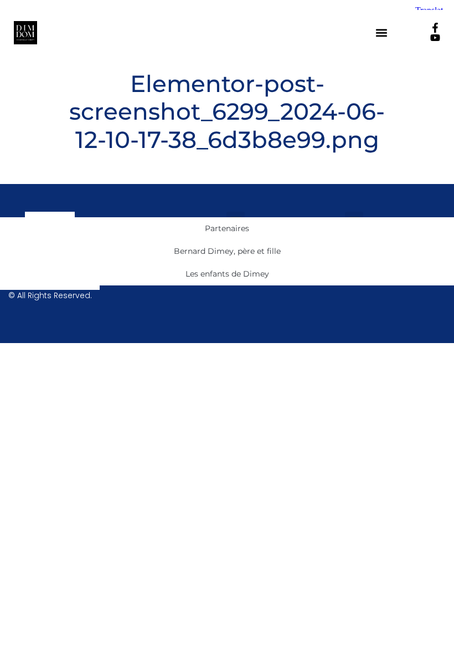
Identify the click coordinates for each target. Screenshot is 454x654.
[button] (382, 33)
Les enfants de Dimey (227, 274)
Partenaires (227, 228)
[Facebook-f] (435, 28)
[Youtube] (435, 38)
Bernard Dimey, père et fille (227, 251)
